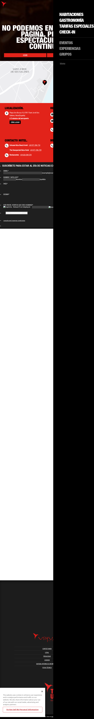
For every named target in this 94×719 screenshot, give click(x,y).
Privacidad (47, 656)
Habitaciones (71, 14)
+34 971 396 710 (34, 145)
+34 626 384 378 (25, 155)
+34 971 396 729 (35, 150)
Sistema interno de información (47, 664)
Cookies (47, 660)
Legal (47, 652)
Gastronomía (71, 20)
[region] (22, 702)
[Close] (42, 691)
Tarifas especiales (76, 26)
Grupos (65, 54)
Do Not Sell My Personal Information (22, 710)
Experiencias (69, 49)
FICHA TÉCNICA (47, 668)
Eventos (66, 43)
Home (25, 55)
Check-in (67, 32)
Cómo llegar (15, 122)
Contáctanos (47, 649)
